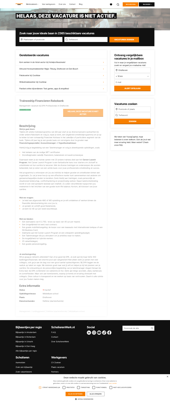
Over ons (62, 4)
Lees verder (113, 383)
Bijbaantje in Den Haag (25, 346)
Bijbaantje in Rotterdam (26, 337)
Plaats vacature (57, 367)
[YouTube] (99, 333)
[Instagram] (94, 333)
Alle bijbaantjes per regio (26, 351)
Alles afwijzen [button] (96, 394)
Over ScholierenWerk (60, 341)
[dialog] (85, 388)
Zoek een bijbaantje (24, 367)
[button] (85, 399)
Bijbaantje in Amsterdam (26, 332)
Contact (72, 4)
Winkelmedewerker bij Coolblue (32, 82)
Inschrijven (130, 4)
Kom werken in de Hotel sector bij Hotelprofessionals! (42, 62)
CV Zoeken (56, 362)
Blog (80, 4)
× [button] (167, 377)
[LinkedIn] (89, 333)
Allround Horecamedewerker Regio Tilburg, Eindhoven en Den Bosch (48, 69)
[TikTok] (104, 333)
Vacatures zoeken (124, 39)
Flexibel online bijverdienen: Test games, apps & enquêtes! (44, 88)
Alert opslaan (132, 88)
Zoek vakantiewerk (24, 372)
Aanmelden (20, 362)
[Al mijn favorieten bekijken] (111, 4)
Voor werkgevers (48, 4)
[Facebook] (109, 333)
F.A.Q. (53, 332)
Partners (54, 372)
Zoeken (132, 121)
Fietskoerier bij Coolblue (29, 75)
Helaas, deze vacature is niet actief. (83, 112)
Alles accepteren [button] (75, 394)
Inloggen (146, 4)
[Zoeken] (118, 4)
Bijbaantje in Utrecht (24, 341)
